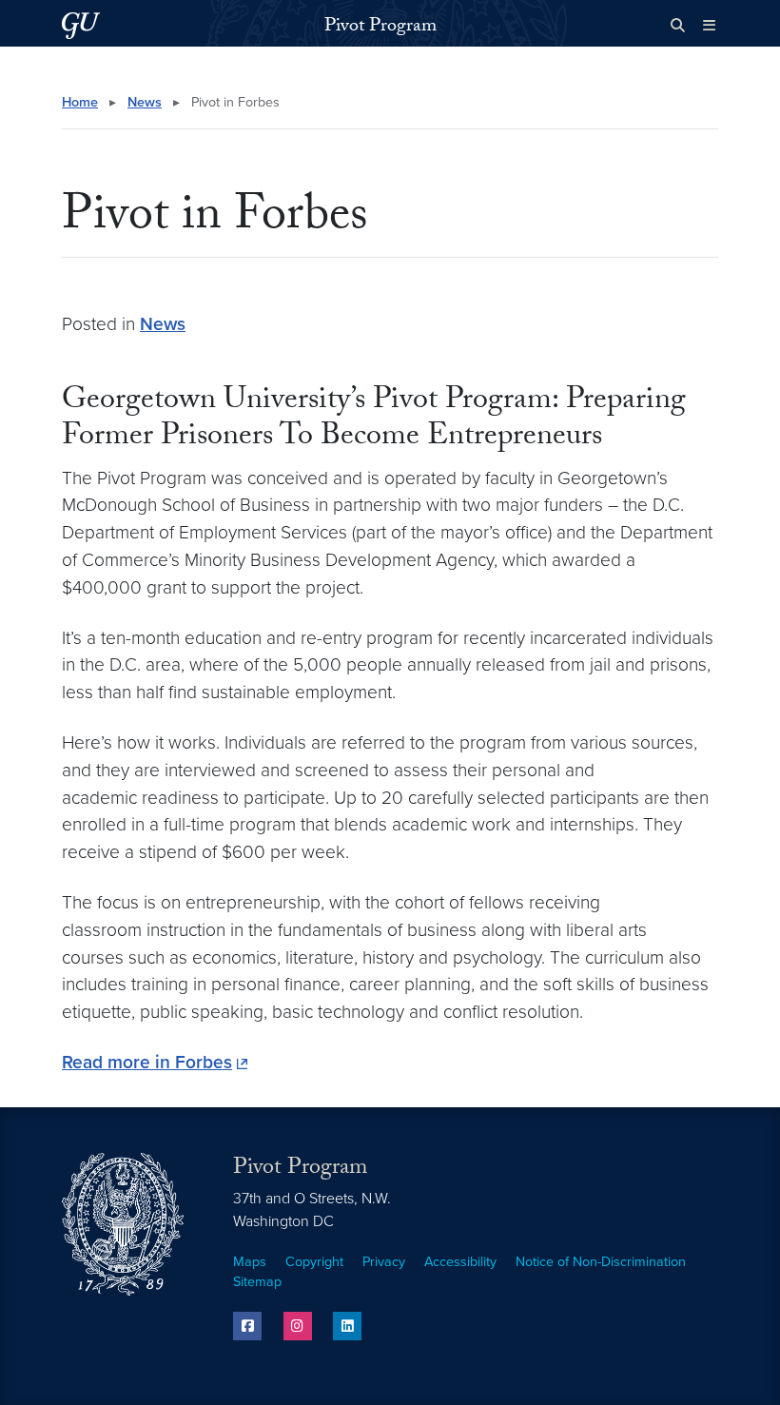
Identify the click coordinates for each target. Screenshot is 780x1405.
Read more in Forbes (147, 1062)
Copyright (314, 1262)
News (144, 102)
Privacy (383, 1262)
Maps (249, 1262)
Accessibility (460, 1262)
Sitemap (257, 1282)
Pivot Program (380, 27)
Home (80, 102)
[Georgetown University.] (81, 25)
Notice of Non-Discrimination (601, 1262)
